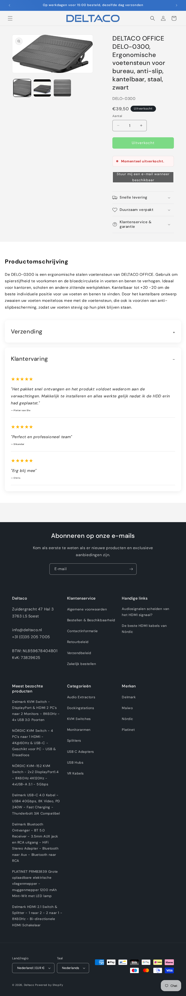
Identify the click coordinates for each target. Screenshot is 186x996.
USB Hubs (75, 762)
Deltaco (29, 985)
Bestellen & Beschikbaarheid (91, 620)
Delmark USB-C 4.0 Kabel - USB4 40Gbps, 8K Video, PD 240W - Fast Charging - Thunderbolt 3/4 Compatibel (36, 804)
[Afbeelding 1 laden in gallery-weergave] (22, 88)
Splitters (74, 740)
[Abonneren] (131, 569)
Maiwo (127, 708)
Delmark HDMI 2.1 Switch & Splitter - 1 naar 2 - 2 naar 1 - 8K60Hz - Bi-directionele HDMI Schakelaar (37, 916)
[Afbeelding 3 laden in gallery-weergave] (62, 88)
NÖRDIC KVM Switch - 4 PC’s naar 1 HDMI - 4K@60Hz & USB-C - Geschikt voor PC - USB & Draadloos (34, 742)
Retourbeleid (78, 642)
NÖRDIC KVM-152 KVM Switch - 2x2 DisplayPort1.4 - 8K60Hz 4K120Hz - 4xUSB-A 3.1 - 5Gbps (35, 775)
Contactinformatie (82, 631)
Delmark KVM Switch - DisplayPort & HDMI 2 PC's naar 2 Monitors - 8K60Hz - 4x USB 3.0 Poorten (36, 710)
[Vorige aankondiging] (9, 5)
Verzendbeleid (79, 653)
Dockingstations (80, 708)
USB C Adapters (80, 751)
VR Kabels (75, 773)
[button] (10, 18)
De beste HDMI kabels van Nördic (144, 628)
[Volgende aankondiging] (176, 5)
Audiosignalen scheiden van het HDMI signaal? (145, 612)
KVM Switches (79, 719)
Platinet (128, 729)
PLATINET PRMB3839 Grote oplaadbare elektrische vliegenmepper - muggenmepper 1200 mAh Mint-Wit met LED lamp (35, 883)
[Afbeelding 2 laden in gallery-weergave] (42, 88)
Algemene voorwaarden (87, 609)
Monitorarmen (79, 729)
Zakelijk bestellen (81, 664)
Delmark (129, 697)
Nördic (127, 719)
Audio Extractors (81, 697)
